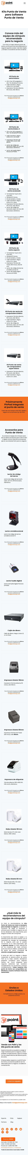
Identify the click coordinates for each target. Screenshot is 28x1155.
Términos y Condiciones (14, 1147)
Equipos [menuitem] (19, 1118)
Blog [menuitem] (11, 1122)
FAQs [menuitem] (11, 1118)
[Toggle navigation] (24, 3)
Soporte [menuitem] (3, 1118)
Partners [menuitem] (4, 1122)
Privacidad (4, 1147)
